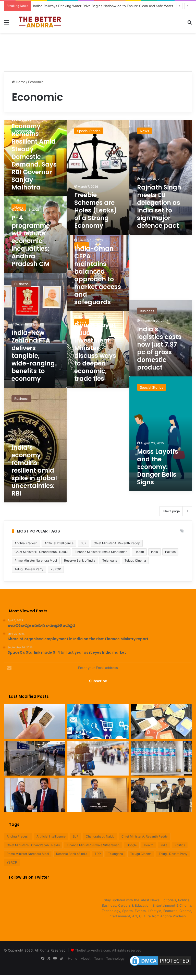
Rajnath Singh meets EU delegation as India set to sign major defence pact (159, 206)
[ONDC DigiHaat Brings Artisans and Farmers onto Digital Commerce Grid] (98, 721)
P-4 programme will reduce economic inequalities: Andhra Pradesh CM (30, 241)
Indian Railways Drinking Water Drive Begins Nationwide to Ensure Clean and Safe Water (103, 6)
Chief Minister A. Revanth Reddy (117, 543)
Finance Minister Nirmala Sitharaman (101, 552)
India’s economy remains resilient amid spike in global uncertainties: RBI (34, 470)
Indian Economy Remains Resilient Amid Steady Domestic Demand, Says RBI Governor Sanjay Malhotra (34, 153)
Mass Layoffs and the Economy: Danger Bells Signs (157, 466)
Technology (115, 958)
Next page (171, 511)
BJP (84, 543)
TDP (97, 854)
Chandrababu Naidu (100, 836)
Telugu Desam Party (29, 569)
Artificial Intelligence (59, 543)
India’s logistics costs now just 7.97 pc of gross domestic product (159, 348)
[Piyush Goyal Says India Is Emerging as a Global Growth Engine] (98, 795)
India (154, 552)
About (86, 958)
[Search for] (189, 24)
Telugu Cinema (135, 560)
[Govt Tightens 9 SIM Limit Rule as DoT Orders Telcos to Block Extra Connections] (161, 721)
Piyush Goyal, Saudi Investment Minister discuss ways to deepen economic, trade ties (95, 352)
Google (132, 845)
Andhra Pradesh (26, 543)
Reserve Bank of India (79, 560)
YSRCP (56, 569)
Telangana (109, 560)
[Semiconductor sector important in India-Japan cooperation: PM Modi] (161, 795)
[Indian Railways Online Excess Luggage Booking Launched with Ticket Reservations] (98, 758)
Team (98, 958)
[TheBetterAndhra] (40, 22)
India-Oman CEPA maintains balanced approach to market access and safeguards (97, 275)
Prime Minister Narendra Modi (36, 560)
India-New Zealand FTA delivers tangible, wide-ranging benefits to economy (33, 355)
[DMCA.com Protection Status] (160, 966)
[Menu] (6, 24)
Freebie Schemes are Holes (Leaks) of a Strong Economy (95, 210)
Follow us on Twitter (29, 877)
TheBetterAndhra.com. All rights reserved (108, 950)
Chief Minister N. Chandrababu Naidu (41, 552)
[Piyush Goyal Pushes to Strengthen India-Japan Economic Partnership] (34, 795)
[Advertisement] (98, 49)
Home (20, 82)
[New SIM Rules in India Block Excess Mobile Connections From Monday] (34, 721)
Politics (170, 552)
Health (139, 552)
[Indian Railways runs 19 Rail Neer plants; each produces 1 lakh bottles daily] (161, 758)
